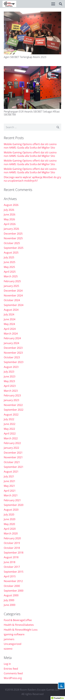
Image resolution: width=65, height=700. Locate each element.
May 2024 (9, 324)
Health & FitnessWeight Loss (21, 629)
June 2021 (9, 481)
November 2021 (13, 457)
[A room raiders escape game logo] (9, 4)
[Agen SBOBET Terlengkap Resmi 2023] (32, 33)
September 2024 (13, 305)
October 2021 (12, 462)
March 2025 (11, 276)
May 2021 (9, 486)
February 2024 (12, 338)
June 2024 (9, 319)
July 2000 (9, 600)
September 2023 (13, 362)
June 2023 (9, 376)
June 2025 (9, 262)
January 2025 (11, 286)
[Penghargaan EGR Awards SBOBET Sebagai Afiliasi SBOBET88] (32, 87)
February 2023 (12, 395)
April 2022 (10, 433)
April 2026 (10, 224)
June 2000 (9, 605)
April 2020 (10, 528)
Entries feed (11, 668)
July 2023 (9, 371)
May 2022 (9, 429)
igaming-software (14, 634)
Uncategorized (12, 644)
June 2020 (9, 519)
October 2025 (12, 243)
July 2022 (9, 419)
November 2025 (13, 238)
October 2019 (12, 543)
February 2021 (12, 500)
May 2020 (9, 524)
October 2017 (12, 567)
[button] (53, 4)
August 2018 (11, 557)
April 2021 (10, 490)
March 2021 (11, 495)
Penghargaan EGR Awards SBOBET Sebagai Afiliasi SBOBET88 (32, 113)
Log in (7, 664)
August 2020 (11, 509)
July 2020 (9, 514)
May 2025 (9, 267)
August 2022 (11, 414)
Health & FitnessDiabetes (19, 625)
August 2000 (11, 595)
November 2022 (13, 405)
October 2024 (12, 300)
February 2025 (12, 281)
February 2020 (12, 538)
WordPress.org (13, 678)
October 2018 (12, 548)
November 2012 (13, 581)
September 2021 (13, 467)
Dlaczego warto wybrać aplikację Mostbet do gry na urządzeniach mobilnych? (32, 178)
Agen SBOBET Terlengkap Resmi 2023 (25, 57)
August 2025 (11, 252)
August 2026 (11, 205)
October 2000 (12, 586)
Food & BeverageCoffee (18, 620)
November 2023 (13, 352)
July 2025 (9, 257)
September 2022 (13, 409)
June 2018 (9, 562)
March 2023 (11, 390)
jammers (9, 639)
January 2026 (11, 228)
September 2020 (13, 505)
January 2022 (11, 447)
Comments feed (13, 673)
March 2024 (11, 333)
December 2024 (13, 290)
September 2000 (13, 590)
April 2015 (10, 576)
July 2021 (9, 476)
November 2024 (13, 295)
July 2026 (9, 210)
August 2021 (11, 471)
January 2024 (11, 343)
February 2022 (12, 443)
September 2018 (13, 552)
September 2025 (13, 248)
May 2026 (9, 219)
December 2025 (13, 233)
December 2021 (13, 452)
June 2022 (9, 424)
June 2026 (9, 214)
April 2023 (10, 386)
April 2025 (10, 271)
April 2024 (10, 329)
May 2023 (9, 381)
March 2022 (11, 438)
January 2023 (11, 400)
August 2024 (11, 309)
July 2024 (9, 314)
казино (8, 648)
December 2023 (13, 348)
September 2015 (13, 571)
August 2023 (11, 367)
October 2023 (12, 357)
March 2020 (11, 533)
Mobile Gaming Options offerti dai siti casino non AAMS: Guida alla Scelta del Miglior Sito (30, 145)
